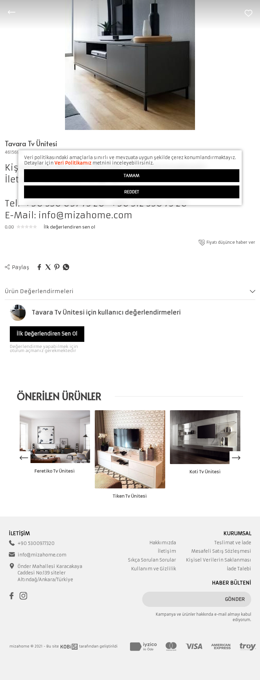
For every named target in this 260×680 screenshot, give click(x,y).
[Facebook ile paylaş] (39, 267)
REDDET (131, 191)
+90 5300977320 (36, 543)
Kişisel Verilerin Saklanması (218, 560)
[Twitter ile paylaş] (48, 267)
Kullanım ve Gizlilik (153, 569)
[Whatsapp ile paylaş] (66, 267)
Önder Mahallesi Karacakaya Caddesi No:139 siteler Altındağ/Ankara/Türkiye (50, 573)
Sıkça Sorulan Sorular (152, 560)
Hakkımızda (162, 543)
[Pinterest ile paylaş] (57, 267)
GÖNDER (235, 599)
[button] (236, 458)
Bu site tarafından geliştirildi (81, 646)
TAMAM (131, 175)
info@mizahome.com (42, 555)
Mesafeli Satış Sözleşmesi (221, 551)
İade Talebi (239, 569)
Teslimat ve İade (232, 543)
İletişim (167, 551)
